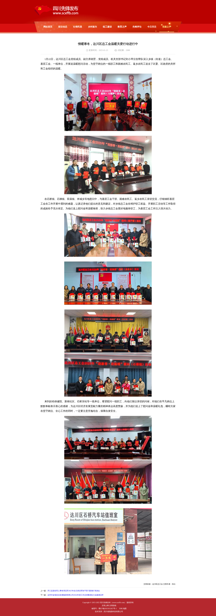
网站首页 (47, 26)
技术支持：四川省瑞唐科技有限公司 (109, 611)
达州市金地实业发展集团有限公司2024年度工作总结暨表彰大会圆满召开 (76, 595)
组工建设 (107, 26)
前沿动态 (62, 26)
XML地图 (122, 608)
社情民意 (77, 26)
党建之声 (166, 26)
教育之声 (122, 26)
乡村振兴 (92, 26)
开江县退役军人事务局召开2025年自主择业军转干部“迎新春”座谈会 (74, 591)
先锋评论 (137, 26)
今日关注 (151, 26)
